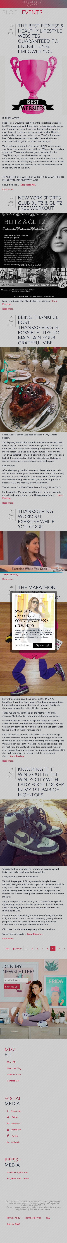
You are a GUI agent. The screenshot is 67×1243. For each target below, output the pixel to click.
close (51, 597)
